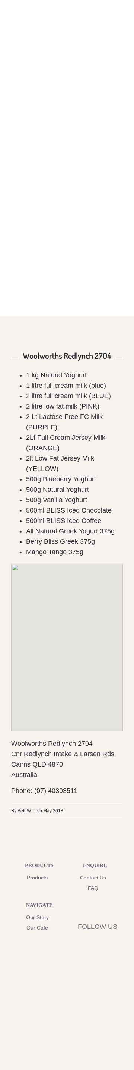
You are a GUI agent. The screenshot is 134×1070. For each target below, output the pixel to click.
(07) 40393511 (55, 790)
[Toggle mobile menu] (120, 23)
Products (37, 878)
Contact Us (93, 878)
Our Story (37, 917)
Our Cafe (37, 928)
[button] (67, 640)
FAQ (93, 888)
